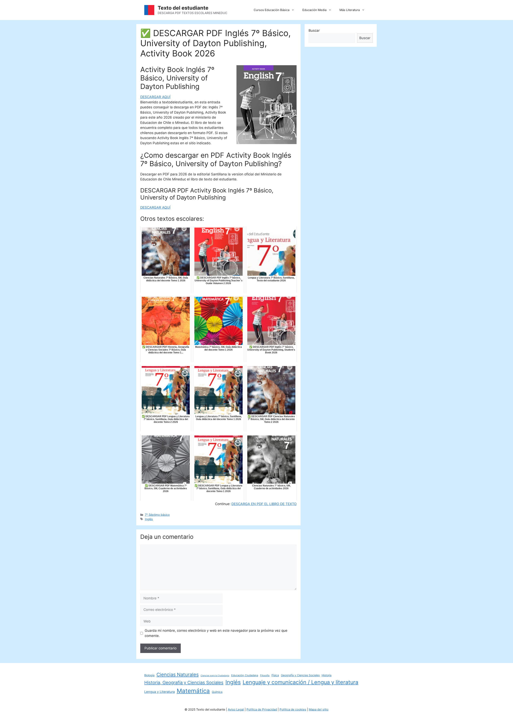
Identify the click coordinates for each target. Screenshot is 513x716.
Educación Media (314, 10)
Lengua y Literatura (159, 692)
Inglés (149, 519)
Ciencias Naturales (178, 674)
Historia (326, 675)
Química (217, 692)
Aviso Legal (236, 709)
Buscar (314, 30)
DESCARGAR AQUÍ (155, 97)
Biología (149, 675)
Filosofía (265, 675)
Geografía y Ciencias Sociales (300, 675)
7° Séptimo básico (157, 514)
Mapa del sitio (318, 709)
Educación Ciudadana (244, 675)
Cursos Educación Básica (271, 10)
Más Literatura (349, 10)
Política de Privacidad (261, 709)
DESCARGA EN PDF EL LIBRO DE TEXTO (264, 504)
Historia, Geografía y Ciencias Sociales (183, 682)
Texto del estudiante (183, 8)
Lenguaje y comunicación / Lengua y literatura (300, 682)
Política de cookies (293, 709)
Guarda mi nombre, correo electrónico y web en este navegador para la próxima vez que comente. (216, 633)
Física (275, 675)
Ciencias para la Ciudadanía (215, 675)
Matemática (193, 690)
